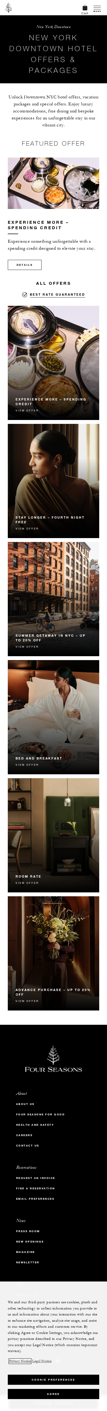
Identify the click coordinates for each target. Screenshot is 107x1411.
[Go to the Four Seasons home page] (8, 7)
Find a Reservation (35, 1188)
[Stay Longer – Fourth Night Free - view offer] (53, 481)
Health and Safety (35, 1125)
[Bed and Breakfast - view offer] (53, 717)
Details (25, 265)
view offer (27, 410)
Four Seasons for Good (40, 1114)
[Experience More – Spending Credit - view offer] (53, 363)
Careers (24, 1135)
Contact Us (27, 1145)
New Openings (30, 1241)
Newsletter (27, 1262)
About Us (25, 1104)
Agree (53, 1394)
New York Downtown (53, 26)
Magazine (25, 1252)
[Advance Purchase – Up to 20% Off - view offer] (53, 953)
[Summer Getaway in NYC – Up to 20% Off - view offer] (53, 599)
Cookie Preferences (53, 1379)
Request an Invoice (35, 1178)
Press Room (28, 1231)
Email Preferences (35, 1198)
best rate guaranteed (57, 294)
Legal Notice (41, 1361)
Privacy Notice (20, 1361)
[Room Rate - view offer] (53, 835)
